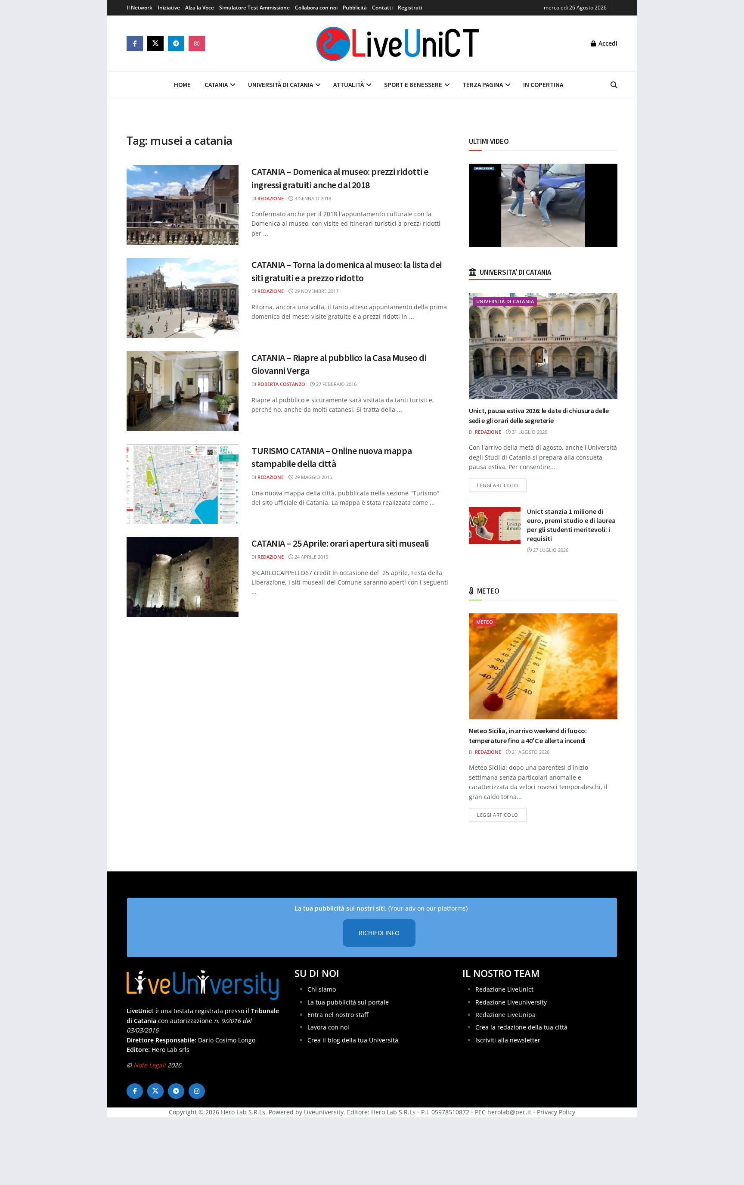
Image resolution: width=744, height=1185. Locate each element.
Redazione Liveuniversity (511, 1002)
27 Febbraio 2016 (335, 384)
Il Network (139, 7)
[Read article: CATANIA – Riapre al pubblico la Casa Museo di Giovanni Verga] (183, 391)
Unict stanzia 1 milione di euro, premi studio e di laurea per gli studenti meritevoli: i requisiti (571, 525)
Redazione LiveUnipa (505, 1015)
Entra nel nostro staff (337, 1015)
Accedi (607, 43)
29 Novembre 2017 (315, 291)
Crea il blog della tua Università (352, 1040)
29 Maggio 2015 (312, 477)
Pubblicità (355, 7)
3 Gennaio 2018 (312, 198)
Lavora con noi (328, 1027)
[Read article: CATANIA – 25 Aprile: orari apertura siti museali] (183, 577)
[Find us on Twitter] (155, 43)
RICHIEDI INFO (379, 933)
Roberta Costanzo (281, 384)
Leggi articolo (502, 485)
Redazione (270, 198)
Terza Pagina (482, 85)
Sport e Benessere (413, 85)
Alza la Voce (199, 7)
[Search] (614, 85)
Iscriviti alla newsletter (507, 1040)
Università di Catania (280, 85)
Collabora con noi (316, 7)
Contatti (382, 7)
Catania (216, 85)
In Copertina (543, 85)
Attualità (348, 85)
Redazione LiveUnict (504, 989)
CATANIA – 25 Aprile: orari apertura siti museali (340, 543)
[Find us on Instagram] (197, 43)
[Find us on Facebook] (135, 43)
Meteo (484, 622)
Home (182, 85)
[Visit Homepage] (398, 43)
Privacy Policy (556, 1112)
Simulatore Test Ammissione (254, 7)
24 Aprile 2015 (310, 557)
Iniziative (169, 7)
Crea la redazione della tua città (521, 1027)
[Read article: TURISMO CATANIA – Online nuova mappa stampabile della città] (183, 484)
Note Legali (149, 1065)
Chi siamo (321, 989)
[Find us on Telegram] (176, 43)
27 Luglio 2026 (550, 550)
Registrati (410, 7)
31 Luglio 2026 (529, 432)
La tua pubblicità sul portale (348, 1002)
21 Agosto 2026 (530, 752)
